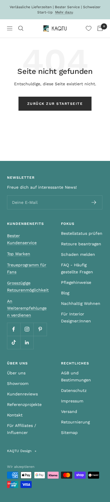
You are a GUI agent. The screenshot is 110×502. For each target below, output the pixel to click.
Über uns (16, 373)
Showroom (17, 383)
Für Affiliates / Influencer (21, 429)
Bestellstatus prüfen (81, 233)
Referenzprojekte (24, 404)
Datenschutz (74, 390)
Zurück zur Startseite (55, 104)
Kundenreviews (22, 394)
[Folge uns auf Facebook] (13, 329)
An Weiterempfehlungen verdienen (27, 308)
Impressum (72, 401)
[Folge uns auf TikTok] (13, 342)
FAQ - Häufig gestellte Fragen (77, 268)
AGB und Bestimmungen (76, 376)
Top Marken (18, 253)
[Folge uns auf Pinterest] (40, 329)
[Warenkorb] (100, 28)
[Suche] (20, 28)
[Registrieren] (94, 202)
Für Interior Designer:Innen (76, 317)
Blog (65, 293)
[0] (88, 28)
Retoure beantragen (81, 244)
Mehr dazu (64, 12)
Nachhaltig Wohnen (80, 303)
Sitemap (69, 432)
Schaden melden (78, 254)
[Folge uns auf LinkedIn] (26, 342)
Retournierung (75, 422)
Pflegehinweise (76, 282)
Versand (69, 411)
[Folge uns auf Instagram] (26, 329)
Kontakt (15, 415)
